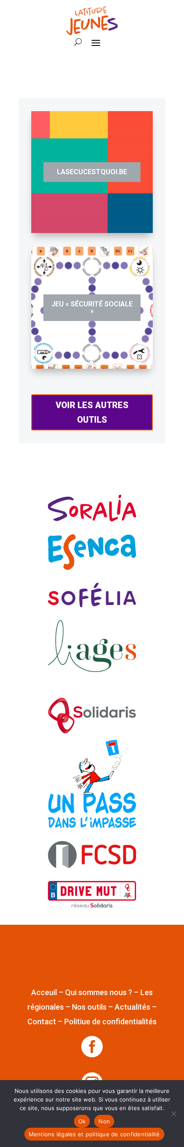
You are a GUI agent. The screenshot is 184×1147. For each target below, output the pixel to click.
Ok (82, 1121)
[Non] (173, 1113)
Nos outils (89, 1006)
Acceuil (44, 992)
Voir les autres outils (92, 412)
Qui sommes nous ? (98, 992)
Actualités (132, 1006)
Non (104, 1121)
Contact (41, 1021)
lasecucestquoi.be (92, 172)
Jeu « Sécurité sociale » (92, 307)
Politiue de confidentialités (110, 1021)
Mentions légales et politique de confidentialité (94, 1134)
